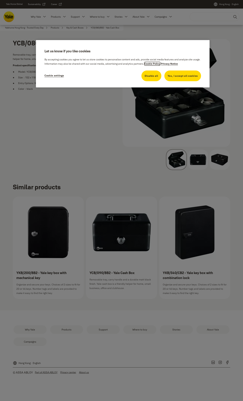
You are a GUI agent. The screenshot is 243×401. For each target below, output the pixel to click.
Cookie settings (54, 75)
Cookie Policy (152, 63)
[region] (123, 63)
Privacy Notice (169, 63)
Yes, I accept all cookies (183, 75)
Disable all (151, 75)
